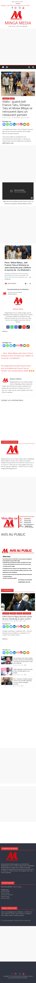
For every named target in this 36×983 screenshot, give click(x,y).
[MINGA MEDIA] (3, 67)
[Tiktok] (28, 327)
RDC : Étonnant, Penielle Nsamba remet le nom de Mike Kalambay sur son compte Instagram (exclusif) (22, 681)
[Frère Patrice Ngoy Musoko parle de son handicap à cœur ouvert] (18, 594)
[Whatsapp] (7, 124)
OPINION (13, 613)
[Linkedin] (14, 124)
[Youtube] (24, 327)
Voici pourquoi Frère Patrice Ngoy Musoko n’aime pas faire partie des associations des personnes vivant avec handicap (23, 660)
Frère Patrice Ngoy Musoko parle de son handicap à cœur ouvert (17, 617)
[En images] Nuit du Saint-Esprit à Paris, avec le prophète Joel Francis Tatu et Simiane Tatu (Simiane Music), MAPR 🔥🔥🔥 (18, 369)
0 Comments (26, 117)
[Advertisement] (18, 46)
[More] (27, 124)
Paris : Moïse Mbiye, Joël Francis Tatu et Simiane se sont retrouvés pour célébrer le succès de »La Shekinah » (17, 355)
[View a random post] (33, 67)
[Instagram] (21, 124)
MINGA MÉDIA (17, 117)
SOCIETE (19, 613)
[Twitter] (10, 124)
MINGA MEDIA (18, 22)
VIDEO (12, 98)
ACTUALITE (6, 98)
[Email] (24, 124)
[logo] (13, 852)
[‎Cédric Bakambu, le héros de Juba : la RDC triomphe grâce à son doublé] (6, 668)
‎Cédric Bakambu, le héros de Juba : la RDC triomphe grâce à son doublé (23, 670)
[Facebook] (4, 124)
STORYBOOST (26, 613)
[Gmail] (17, 124)
